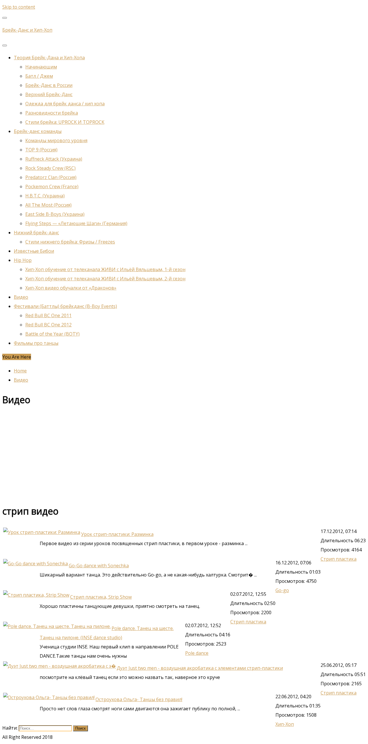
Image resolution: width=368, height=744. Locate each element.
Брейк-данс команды (38, 131)
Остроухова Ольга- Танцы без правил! (138, 699)
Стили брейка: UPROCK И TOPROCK (64, 122)
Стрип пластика (338, 559)
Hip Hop (23, 260)
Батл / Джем (39, 76)
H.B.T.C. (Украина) (45, 196)
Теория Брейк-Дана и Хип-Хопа (49, 57)
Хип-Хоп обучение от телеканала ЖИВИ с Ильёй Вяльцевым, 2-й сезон (105, 278)
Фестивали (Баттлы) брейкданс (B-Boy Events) (65, 306)
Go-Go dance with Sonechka (99, 565)
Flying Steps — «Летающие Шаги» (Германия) (76, 223)
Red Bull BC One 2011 (48, 315)
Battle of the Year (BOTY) (52, 334)
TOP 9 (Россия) (41, 149)
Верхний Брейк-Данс (48, 94)
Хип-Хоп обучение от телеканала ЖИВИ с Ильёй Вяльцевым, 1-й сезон (105, 269)
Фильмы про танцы (36, 343)
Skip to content (18, 7)
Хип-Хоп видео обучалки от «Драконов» (70, 288)
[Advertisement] (174, 455)
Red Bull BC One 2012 (48, 324)
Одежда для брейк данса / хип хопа (65, 103)
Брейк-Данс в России (48, 85)
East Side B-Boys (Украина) (55, 214)
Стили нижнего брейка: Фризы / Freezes (70, 242)
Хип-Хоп (284, 724)
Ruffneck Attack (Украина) (53, 159)
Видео (21, 297)
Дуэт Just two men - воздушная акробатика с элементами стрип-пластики (200, 668)
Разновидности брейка (51, 113)
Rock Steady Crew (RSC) (50, 168)
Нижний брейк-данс (36, 232)
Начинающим (41, 67)
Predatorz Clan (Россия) (50, 177)
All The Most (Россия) (48, 205)
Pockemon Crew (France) (51, 186)
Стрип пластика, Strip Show (101, 597)
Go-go (282, 590)
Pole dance (196, 653)
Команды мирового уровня (56, 140)
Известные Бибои (34, 251)
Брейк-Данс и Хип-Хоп (27, 30)
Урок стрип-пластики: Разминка (117, 534)
